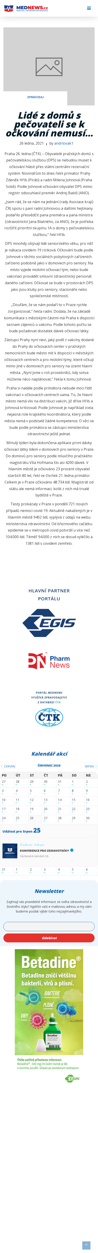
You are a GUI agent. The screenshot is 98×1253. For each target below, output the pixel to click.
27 (3, 782)
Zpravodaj (35, 97)
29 (32, 782)
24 (3, 818)
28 (17, 782)
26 (32, 818)
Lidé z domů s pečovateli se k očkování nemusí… (49, 124)
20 (45, 809)
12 (32, 800)
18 (17, 809)
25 (17, 818)
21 (60, 809)
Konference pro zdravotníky (44, 851)
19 (32, 809)
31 (60, 782)
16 (88, 800)
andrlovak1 (63, 143)
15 (73, 800)
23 (88, 809)
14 (60, 800)
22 (73, 809)
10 (3, 800)
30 (45, 782)
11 (17, 800)
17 (3, 809)
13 (45, 800)
